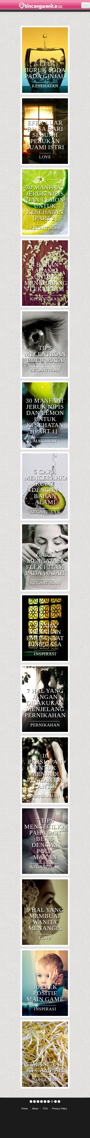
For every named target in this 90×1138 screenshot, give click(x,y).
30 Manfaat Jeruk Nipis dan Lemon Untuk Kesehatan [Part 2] (45, 203)
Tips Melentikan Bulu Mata (45, 354)
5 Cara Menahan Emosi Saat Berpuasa (45, 635)
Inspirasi (45, 653)
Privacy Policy (59, 1108)
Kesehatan (45, 85)
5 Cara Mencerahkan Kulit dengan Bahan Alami (49, 487)
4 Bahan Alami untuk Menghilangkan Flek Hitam (52, 277)
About (35, 1108)
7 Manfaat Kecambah (45, 1067)
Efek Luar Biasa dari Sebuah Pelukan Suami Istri (45, 135)
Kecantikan (45, 227)
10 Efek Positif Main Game (45, 993)
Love (45, 156)
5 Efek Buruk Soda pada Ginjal (45, 70)
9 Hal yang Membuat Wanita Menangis (45, 919)
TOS (45, 1108)
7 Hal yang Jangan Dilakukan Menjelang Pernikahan (45, 703)
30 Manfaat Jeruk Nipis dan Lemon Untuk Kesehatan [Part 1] (45, 416)
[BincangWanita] (40, 5)
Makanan (45, 440)
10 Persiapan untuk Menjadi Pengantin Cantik (45, 771)
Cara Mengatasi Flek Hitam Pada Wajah (45, 564)
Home (24, 1108)
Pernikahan (45, 724)
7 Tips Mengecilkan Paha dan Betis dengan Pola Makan (47, 839)
